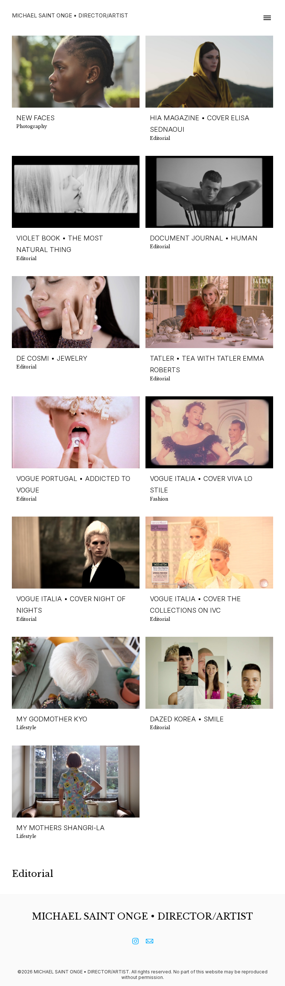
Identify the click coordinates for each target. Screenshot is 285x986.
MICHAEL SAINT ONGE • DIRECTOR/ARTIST (142, 916)
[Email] (149, 941)
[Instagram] (135, 941)
